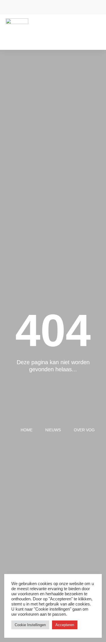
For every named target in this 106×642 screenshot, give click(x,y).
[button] (96, 28)
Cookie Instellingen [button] (30, 625)
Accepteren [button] (64, 625)
